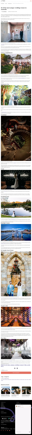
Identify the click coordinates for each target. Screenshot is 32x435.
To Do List (2, 403)
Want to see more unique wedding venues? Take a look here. (15, 365)
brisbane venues (9, 379)
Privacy (14, 428)
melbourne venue (14, 379)
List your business (3, 424)
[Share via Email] (17, 368)
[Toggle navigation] (1, 1)
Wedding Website (3, 408)
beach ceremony (5, 379)
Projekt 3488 (10, 328)
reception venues (22, 379)
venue (25, 379)
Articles (6, 3)
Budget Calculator (3, 407)
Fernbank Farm (13, 219)
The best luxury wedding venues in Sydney (15, 395)
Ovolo (5, 191)
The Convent (2, 44)
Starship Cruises (3, 243)
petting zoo (18, 379)
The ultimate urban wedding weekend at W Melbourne (26, 395)
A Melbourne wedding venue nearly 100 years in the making (5, 395)
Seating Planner (3, 406)
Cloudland (14, 162)
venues (27, 379)
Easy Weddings (2, 3)
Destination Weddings (3, 412)
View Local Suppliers (16, 372)
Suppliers (17, 402)
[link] (3, 430)
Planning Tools (3, 402)
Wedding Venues (10, 3)
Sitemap (11, 428)
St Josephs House (14, 298)
